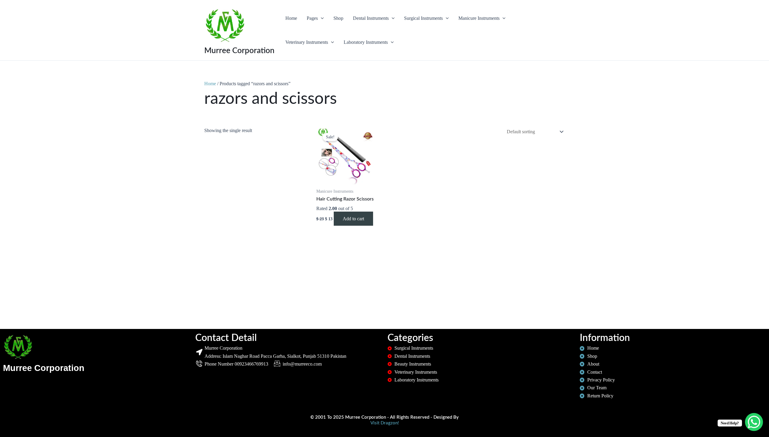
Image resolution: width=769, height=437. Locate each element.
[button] (321, 18)
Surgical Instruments (423, 18)
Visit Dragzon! (384, 423)
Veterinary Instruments (306, 42)
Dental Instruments (371, 18)
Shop (338, 18)
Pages (312, 18)
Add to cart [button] (353, 218)
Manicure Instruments (479, 18)
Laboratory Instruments (366, 42)
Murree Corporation (239, 51)
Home (291, 18)
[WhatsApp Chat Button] (754, 422)
